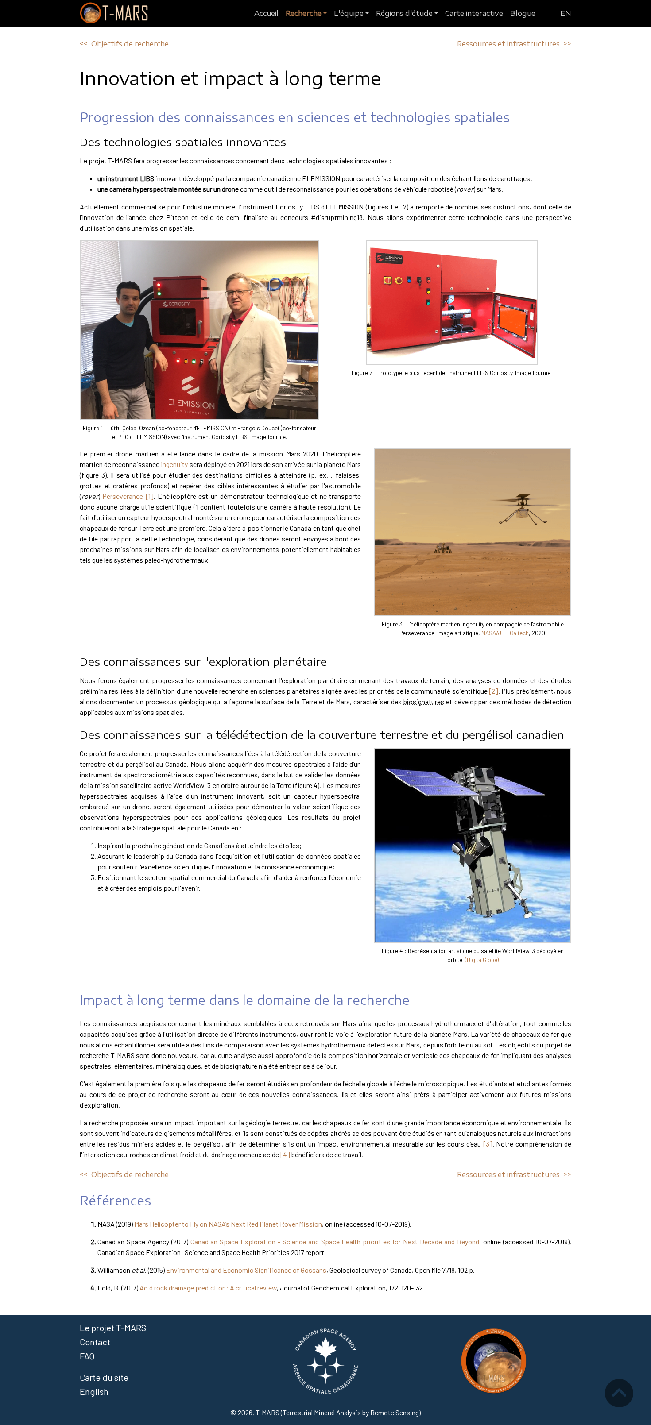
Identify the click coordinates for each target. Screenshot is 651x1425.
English (94, 1391)
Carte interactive (474, 13)
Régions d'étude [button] (404, 13)
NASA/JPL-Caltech (505, 633)
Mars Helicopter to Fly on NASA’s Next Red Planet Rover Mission (228, 1224)
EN (565, 13)
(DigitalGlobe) (482, 959)
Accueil (266, 13)
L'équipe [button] (349, 13)
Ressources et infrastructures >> (514, 43)
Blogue (522, 13)
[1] (150, 496)
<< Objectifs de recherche (124, 43)
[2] (493, 691)
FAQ (87, 1356)
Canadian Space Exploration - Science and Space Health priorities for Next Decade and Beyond (334, 1241)
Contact (95, 1341)
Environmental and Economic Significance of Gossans (246, 1270)
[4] (285, 1154)
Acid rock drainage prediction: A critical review (208, 1287)
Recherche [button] (304, 13)
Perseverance (122, 496)
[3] (487, 1143)
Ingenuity (174, 464)
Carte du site (104, 1377)
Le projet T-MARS (113, 1327)
